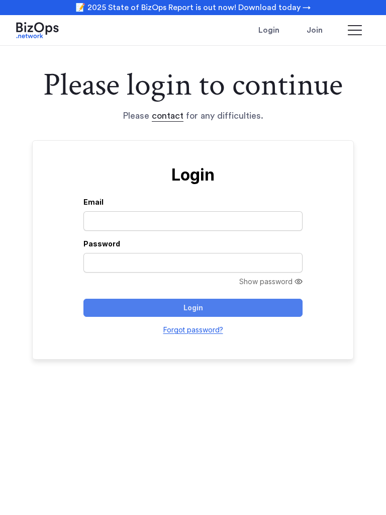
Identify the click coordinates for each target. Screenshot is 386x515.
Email (93, 202)
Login (268, 30)
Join (315, 30)
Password (101, 243)
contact (167, 115)
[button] (355, 30)
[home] (51, 30)
